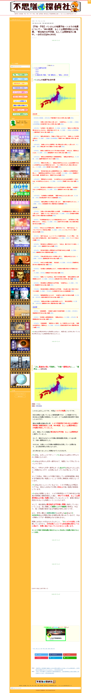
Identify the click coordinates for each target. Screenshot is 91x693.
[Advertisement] (56, 50)
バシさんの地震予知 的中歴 (40, 68)
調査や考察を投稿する (20, 105)
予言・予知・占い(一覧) (37, 648)
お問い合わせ (20, 396)
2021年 (37, 69)
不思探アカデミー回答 (20, 110)
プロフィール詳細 (20, 124)
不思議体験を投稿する (20, 88)
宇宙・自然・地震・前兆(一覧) (49, 648)
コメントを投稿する (20, 101)
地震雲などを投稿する (20, 79)
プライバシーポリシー (20, 393)
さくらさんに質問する (20, 92)
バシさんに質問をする (20, 114)
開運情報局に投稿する (20, 83)
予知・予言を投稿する (20, 74)
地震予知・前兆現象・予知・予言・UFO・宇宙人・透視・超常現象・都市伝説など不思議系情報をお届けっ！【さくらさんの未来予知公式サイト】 (45, 685)
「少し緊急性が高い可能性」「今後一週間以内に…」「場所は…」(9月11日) (51, 75)
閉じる (52, 65)
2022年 (37, 71)
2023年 (37, 73)
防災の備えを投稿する (20, 96)
